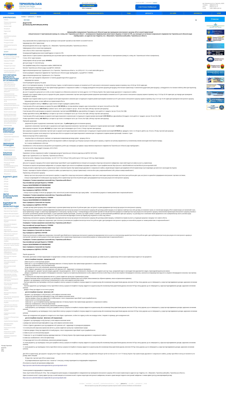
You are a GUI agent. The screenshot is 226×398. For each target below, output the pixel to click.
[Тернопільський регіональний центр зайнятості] (215, 87)
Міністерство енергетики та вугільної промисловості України (11, 239)
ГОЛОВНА (11, 13)
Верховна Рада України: (11, 211)
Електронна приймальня (147, 7)
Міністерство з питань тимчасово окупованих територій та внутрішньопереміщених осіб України (11, 277)
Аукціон (6, 51)
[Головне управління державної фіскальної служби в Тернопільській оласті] (215, 107)
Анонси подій (7, 26)
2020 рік (6, 191)
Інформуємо (9, 17)
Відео (5, 33)
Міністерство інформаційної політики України (10, 288)
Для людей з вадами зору (89, 3)
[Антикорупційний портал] (215, 73)
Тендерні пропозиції (9, 65)
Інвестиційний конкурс (10, 49)
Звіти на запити (8, 134)
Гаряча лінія (7, 31)
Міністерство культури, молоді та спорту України (11, 271)
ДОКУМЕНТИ (198, 13)
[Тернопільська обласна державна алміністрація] (215, 39)
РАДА (129, 13)
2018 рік (6, 186)
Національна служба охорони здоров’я (10, 332)
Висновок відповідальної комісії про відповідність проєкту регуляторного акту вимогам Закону (11, 120)
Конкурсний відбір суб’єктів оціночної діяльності (11, 71)
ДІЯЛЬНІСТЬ (149, 13)
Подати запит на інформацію (9, 139)
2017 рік (6, 184)
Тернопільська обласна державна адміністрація (11, 305)
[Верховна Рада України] (215, 25)
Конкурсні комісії (8, 42)
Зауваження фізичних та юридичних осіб (11, 108)
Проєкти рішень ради (10, 112)
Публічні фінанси (7, 154)
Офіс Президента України (11, 208)
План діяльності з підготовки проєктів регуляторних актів (9, 84)
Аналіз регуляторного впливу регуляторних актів (11, 104)
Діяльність (31, 16)
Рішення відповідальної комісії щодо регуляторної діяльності (11, 89)
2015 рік (6, 179)
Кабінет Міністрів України (11, 213)
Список (215, 19)
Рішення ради (8, 125)
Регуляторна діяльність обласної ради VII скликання (11, 78)
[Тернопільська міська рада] (215, 59)
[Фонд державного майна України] (215, 101)
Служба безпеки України (11, 321)
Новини (6, 19)
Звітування (7, 174)
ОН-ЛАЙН (173, 13)
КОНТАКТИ (149, 2)
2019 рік (6, 189)
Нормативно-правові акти (11, 136)
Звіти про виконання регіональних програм (10, 170)
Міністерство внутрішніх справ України (11, 283)
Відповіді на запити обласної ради (11, 205)
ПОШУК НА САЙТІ (140, 2)
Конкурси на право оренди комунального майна (11, 57)
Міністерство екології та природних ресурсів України (10, 262)
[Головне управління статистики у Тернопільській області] (215, 94)
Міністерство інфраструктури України (11, 230)
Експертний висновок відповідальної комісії (10, 115)
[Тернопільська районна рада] (215, 66)
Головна (23, 16)
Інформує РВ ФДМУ (9, 61)
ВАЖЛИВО (33, 13)
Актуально (7, 28)
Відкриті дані (10, 176)
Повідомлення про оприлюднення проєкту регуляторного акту (10, 95)
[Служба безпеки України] (215, 53)
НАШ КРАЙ (56, 13)
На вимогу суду (8, 63)
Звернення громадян (8, 144)
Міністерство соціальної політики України (10, 234)
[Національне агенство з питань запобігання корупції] (215, 46)
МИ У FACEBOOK (88, 6)
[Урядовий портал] (215, 32)
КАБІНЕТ (155, 2)
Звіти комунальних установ (10, 196)
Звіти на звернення (9, 147)
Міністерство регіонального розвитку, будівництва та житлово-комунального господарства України (11, 251)
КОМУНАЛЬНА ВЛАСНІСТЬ (95, 13)
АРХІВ (219, 13)
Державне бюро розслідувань (8, 324)
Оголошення (10, 54)
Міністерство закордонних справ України (11, 297)
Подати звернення (9, 150)
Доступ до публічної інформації (9, 130)
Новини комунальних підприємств (10, 23)
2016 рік (6, 181)
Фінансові (7, 200)
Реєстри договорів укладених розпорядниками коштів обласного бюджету (11, 165)
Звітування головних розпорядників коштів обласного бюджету (10, 158)
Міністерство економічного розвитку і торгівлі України (11, 244)
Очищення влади (9, 40)
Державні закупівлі (9, 68)
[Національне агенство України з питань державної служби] (215, 80)
